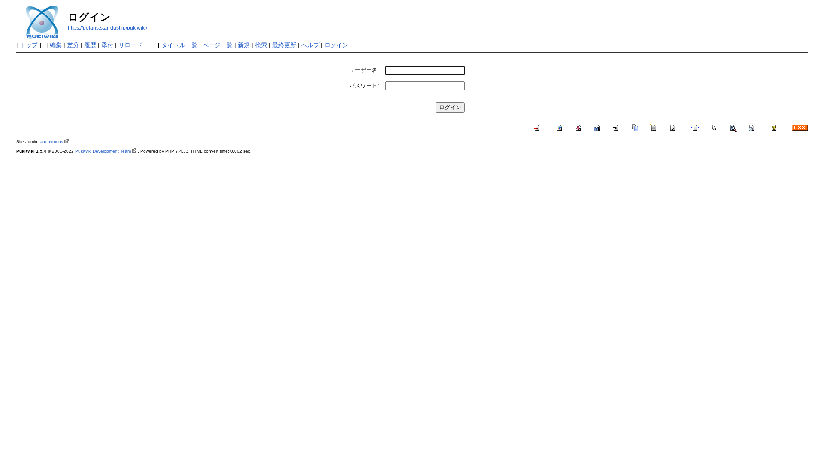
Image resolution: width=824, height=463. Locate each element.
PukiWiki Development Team (103, 151)
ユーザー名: (364, 70)
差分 (73, 45)
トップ (29, 45)
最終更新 (284, 45)
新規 (244, 45)
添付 (107, 45)
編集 (56, 45)
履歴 (90, 45)
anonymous (51, 141)
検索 (261, 45)
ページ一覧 (218, 45)
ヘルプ (310, 45)
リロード (130, 45)
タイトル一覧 (179, 45)
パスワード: (364, 85)
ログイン (336, 45)
